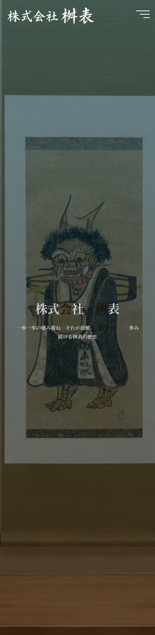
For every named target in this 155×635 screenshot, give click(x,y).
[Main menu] (143, 14)
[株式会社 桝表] (51, 14)
